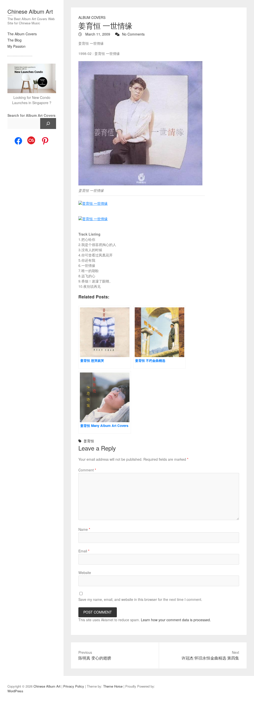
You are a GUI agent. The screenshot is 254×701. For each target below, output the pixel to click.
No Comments (133, 34)
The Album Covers (22, 33)
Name (84, 529)
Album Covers (91, 17)
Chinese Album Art (30, 11)
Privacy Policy (73, 686)
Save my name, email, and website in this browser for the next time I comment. (140, 599)
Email (83, 550)
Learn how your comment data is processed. (176, 619)
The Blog (14, 40)
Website (84, 572)
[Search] (48, 123)
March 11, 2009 (97, 34)
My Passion (16, 46)
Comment (87, 469)
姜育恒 (89, 440)
